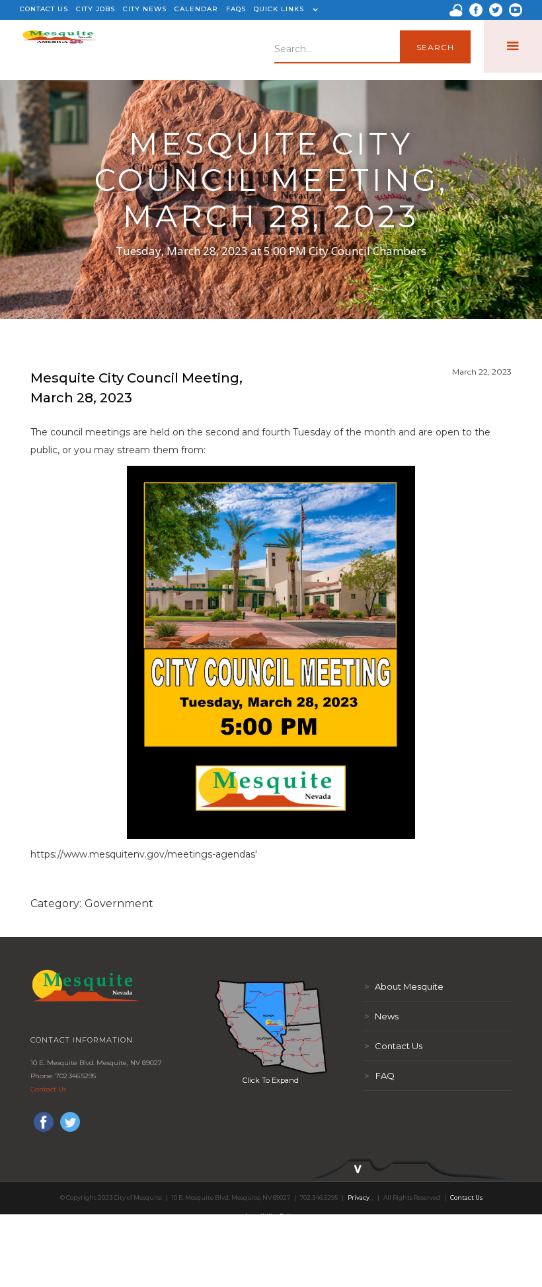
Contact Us (48, 1089)
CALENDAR (196, 9)
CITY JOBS (95, 9)
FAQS (236, 9)
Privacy (358, 1197)
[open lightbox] (271, 1026)
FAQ (379, 1075)
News (381, 1016)
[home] (60, 46)
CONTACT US (44, 9)
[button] (284, 10)
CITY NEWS (145, 9)
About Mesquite (404, 986)
